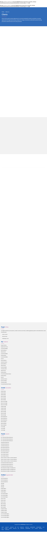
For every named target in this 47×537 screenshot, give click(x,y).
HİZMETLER (22, 527)
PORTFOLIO (7, 529)
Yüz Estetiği (3, 426)
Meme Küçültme (3, 421)
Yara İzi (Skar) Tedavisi (5, 452)
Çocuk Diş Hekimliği (4, 348)
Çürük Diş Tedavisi (4, 362)
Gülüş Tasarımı (3, 351)
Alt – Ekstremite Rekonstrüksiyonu (7, 437)
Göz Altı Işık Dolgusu (4, 493)
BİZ (15, 527)
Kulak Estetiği (3, 391)
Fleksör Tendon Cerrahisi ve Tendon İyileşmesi (9, 457)
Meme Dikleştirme (4, 416)
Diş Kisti (2, 358)
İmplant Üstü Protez (4, 346)
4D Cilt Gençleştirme (4, 478)
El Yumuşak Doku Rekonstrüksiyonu (7, 462)
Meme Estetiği (3, 411)
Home (3, 11)
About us (7, 11)
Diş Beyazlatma (3, 355)
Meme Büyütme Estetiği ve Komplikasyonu (8, 467)
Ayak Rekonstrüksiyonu (5, 442)
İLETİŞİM (6, 528)
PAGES (3, 529)
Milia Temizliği (3, 503)
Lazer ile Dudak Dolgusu (5, 513)
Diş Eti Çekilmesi (3, 350)
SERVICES (40, 528)
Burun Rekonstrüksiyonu (5, 447)
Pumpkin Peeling (4, 508)
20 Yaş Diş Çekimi (4, 368)
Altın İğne (2, 483)
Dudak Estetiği (3, 406)
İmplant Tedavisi (4, 345)
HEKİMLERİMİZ (32, 527)
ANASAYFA (7, 527)
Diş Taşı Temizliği (3, 367)
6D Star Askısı (3, 498)
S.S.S (43, 527)
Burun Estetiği (3, 396)
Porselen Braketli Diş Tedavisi (6, 373)
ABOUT (3, 527)
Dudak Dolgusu (3, 488)
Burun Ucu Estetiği (4, 401)
